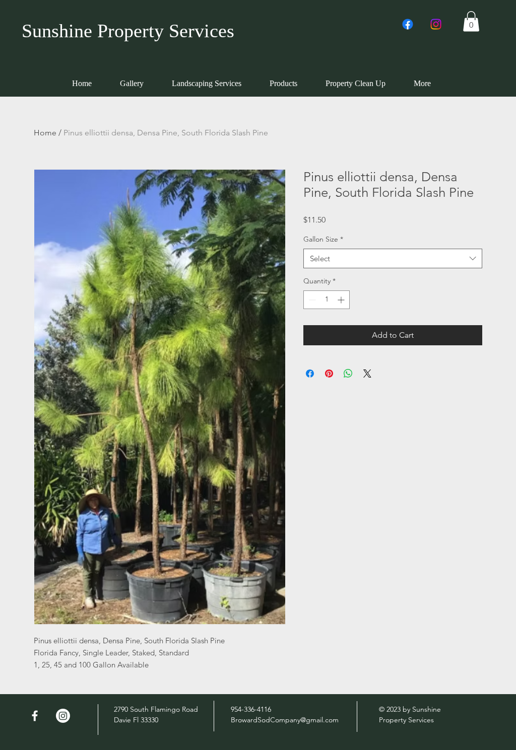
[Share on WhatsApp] (348, 373)
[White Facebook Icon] (35, 716)
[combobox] (392, 258)
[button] (471, 21)
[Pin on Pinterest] (329, 373)
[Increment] (342, 300)
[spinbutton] (326, 300)
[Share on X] (367, 373)
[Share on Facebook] (310, 373)
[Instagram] (436, 24)
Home (45, 132)
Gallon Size (323, 239)
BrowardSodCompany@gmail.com (285, 719)
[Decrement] (311, 300)
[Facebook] (408, 24)
